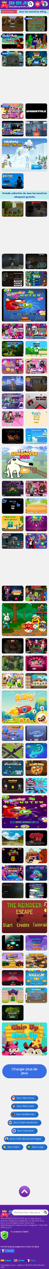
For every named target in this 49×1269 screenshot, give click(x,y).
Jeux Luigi (37, 1147)
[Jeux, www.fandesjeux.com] (16, 5)
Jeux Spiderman (25, 1114)
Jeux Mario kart (25, 1106)
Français (9, 1251)
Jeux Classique (25, 1130)
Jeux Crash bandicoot (25, 1122)
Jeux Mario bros (25, 1098)
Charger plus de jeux (24, 1071)
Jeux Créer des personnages (25, 1138)
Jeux (7, 1227)
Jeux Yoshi (13, 1147)
